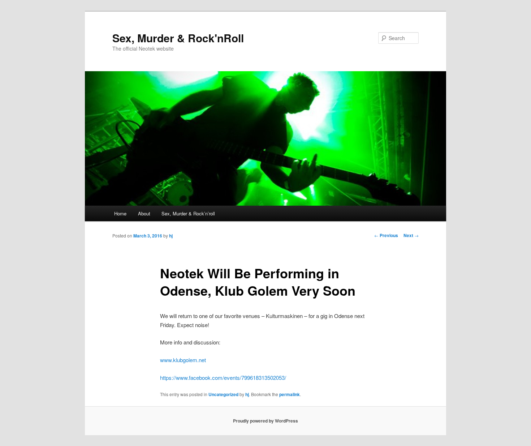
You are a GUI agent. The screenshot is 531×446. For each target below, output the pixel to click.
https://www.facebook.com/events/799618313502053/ (223, 377)
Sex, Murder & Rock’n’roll (188, 213)
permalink (289, 394)
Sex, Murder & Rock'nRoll (178, 38)
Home (120, 213)
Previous (386, 235)
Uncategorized (223, 394)
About (144, 213)
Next (411, 235)
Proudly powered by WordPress (265, 420)
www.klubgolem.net (183, 360)
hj (171, 235)
